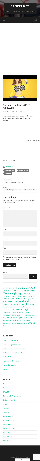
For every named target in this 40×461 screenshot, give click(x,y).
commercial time (11, 166)
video (32, 323)
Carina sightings (13, 293)
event (31, 301)
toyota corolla (7, 323)
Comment (6, 208)
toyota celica (26, 320)
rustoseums (16, 315)
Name (5, 230)
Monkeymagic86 (8, 416)
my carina (5, 310)
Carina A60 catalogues (10, 341)
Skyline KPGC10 (13, 317)
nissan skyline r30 (7, 312)
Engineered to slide (9, 400)
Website (5, 248)
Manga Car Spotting (9, 365)
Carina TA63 (7, 296)
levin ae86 (21, 307)
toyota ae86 (7, 320)
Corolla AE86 (8, 298)
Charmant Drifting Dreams (12, 396)
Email (5, 239)
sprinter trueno (25, 317)
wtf (4, 325)
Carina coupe (7, 291)
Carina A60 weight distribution (13, 353)
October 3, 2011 (8, 111)
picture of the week (24, 312)
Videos (5, 369)
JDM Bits (6, 408)
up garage (8, 173)
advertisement (9, 170)
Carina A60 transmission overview (14, 349)
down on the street (18, 301)
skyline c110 (24, 315)
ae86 (19, 288)
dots (4, 302)
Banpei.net (20, 6)
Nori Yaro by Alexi (9, 420)
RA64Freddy (7, 424)
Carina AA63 (28, 288)
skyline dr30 (31, 315)
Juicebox (6, 412)
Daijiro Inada (30, 299)
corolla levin (20, 298)
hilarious (29, 304)
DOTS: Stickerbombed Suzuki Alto (13, 181)
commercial (17, 296)
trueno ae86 (25, 323)
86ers (5, 384)
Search (5, 272)
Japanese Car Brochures (11, 361)
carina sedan (29, 290)
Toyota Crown (16, 323)
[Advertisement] (20, 52)
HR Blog (5, 404)
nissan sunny (16, 312)
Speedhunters (7, 436)
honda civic (6, 307)
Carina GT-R (18, 291)
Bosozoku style (8, 388)
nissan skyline (23, 309)
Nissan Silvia (12, 310)
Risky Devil (6, 432)
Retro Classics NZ (9, 428)
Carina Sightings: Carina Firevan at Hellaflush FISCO (19, 189)
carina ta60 (26, 293)
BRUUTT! (6, 392)
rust (31, 312)
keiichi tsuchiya (13, 307)
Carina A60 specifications (11, 345)
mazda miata (28, 307)
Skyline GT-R (6, 317)
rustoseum (7, 315)
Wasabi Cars (7, 440)
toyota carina (16, 320)
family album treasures (13, 304)
